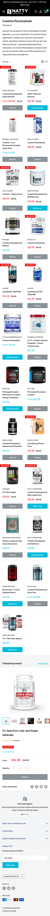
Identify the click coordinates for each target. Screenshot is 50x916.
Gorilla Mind (7, 440)
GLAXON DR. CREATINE (11, 292)
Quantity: (6, 768)
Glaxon (5, 288)
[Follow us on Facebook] (4, 888)
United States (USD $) (11, 876)
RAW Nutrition (33, 191)
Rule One (6, 389)
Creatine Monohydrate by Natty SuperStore (37, 493)
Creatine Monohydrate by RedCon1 (12, 244)
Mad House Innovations (11, 538)
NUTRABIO (6, 489)
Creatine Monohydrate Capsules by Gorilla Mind (11, 444)
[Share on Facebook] (32, 786)
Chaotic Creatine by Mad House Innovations (12, 542)
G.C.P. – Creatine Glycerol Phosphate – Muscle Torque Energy (37, 343)
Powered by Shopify (9, 911)
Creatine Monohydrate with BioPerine (36, 542)
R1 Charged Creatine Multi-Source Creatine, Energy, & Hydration (11, 395)
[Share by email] (46, 786)
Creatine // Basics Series (12, 194)
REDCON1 (5, 240)
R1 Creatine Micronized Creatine (36, 393)
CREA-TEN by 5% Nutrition (34, 95)
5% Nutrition (32, 90)
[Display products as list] (46, 62)
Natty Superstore (34, 489)
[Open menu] (3, 12)
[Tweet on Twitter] (41, 786)
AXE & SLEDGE (7, 191)
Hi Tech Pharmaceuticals (12, 337)
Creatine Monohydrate (36, 142)
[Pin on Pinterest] (36, 786)
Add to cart (37, 208)
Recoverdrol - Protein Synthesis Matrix (11, 591)
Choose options (37, 108)
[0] (45, 11)
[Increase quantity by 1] (26, 768)
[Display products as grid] (42, 62)
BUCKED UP (31, 240)
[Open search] (36, 11)
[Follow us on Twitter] (8, 888)
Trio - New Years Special (12, 638)
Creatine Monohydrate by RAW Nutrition (37, 195)
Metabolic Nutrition (10, 139)
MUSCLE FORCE (32, 139)
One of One (31, 586)
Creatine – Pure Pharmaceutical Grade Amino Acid (11, 145)
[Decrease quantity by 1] (14, 768)
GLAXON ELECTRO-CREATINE (35, 293)
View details (43, 663)
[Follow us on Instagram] (13, 888)
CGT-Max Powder (9, 492)
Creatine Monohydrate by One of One (37, 591)
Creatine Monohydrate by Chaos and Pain (12, 95)
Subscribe (10, 865)
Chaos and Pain (8, 90)
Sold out (12, 108)
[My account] (40, 11)
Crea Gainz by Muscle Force (35, 444)
